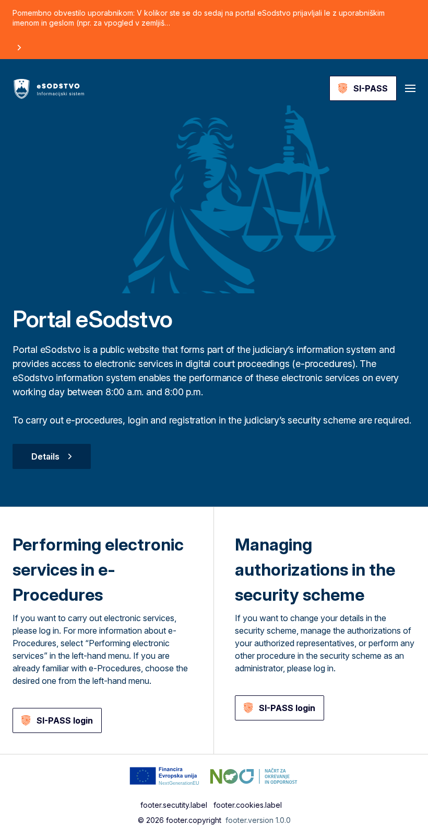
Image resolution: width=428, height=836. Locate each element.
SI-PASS (370, 88)
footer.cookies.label (247, 804)
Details (45, 456)
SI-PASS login (65, 720)
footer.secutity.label (173, 804)
